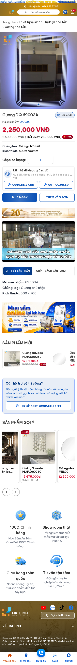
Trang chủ (9, 22)
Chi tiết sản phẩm (18, 270)
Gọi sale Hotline (60, 615)
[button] (38, 70)
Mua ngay (20, 197)
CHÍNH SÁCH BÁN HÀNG (51, 270)
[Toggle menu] (4, 12)
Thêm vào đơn (57, 197)
